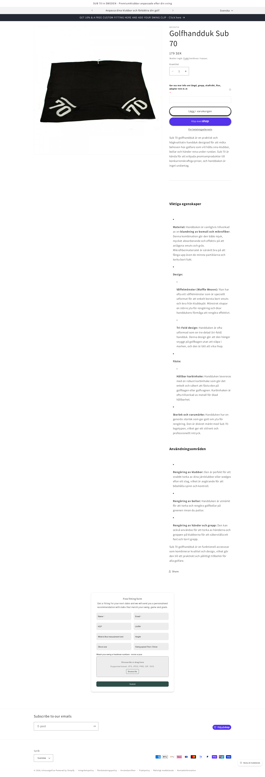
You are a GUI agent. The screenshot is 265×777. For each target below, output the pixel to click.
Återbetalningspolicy (107, 770)
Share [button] (175, 571)
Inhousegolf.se (48, 770)
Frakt (186, 58)
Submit (132, 684)
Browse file (132, 671)
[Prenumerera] (94, 726)
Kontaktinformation (186, 770)
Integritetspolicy (86, 770)
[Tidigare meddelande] (92, 10)
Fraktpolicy (144, 770)
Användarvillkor (128, 770)
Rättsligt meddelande (163, 770)
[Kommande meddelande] (173, 10)
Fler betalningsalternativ (200, 129)
